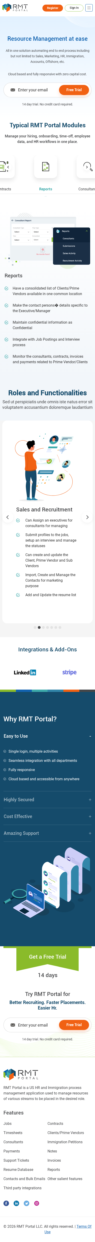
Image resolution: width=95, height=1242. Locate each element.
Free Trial (74, 90)
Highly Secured (47, 799)
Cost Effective (47, 816)
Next (86, 167)
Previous (8, 167)
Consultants (13, 1142)
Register (52, 8)
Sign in (74, 7)
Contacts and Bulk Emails (24, 1179)
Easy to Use (47, 736)
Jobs (7, 1123)
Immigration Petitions (65, 1142)
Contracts (55, 1123)
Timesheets (12, 1133)
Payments (11, 1151)
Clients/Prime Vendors (66, 1133)
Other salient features (65, 1179)
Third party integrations (22, 1188)
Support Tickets (16, 1160)
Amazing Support (47, 833)
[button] (7, 517)
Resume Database (18, 1169)
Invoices (54, 1160)
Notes (52, 1151)
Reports (54, 1169)
